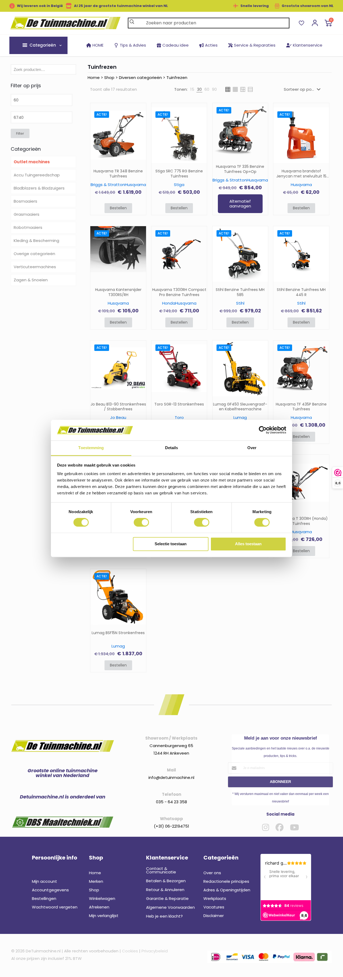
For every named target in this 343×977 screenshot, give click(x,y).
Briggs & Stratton (108, 184)
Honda (168, 303)
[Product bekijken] (138, 126)
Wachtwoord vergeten (54, 907)
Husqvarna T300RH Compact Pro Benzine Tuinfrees (179, 292)
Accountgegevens (50, 890)
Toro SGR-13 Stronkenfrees (179, 404)
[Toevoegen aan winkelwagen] (138, 115)
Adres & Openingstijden (226, 890)
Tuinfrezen (176, 77)
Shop (109, 77)
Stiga (179, 184)
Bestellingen (44, 898)
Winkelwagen (102, 898)
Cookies (130, 951)
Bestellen (118, 208)
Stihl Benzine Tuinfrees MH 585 (240, 292)
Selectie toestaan (171, 543)
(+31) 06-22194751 (171, 826)
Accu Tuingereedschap (37, 175)
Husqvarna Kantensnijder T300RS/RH (118, 292)
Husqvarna (135, 184)
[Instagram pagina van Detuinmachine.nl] (265, 827)
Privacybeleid (154, 951)
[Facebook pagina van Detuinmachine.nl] (279, 827)
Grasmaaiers (26, 214)
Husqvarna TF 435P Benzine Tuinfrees (301, 407)
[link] (192, 89)
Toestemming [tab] (91, 447)
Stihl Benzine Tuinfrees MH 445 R (301, 292)
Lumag (240, 417)
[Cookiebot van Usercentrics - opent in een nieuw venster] (262, 430)
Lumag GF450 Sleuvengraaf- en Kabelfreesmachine (240, 407)
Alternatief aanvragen (240, 203)
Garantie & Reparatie (167, 898)
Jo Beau (118, 417)
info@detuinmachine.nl (171, 777)
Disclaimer (213, 915)
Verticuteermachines (35, 267)
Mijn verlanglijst (103, 915)
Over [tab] (251, 447)
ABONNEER (280, 781)
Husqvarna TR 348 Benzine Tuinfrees (118, 174)
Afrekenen (99, 907)
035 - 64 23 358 (171, 802)
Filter (20, 133)
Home (94, 77)
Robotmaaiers (28, 227)
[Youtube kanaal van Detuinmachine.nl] (294, 827)
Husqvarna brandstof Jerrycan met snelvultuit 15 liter (301, 174)
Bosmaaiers (25, 201)
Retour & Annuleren (165, 889)
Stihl (240, 303)
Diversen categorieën (140, 77)
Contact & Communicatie (161, 870)
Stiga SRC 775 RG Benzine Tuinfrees (179, 174)
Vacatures (213, 907)
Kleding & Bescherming (36, 240)
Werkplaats (214, 898)
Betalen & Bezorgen (166, 881)
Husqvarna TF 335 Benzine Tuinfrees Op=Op (240, 169)
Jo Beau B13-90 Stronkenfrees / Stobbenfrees (118, 407)
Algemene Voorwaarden (170, 907)
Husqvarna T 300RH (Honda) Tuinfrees (301, 521)
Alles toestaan (248, 543)
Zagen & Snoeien (31, 280)
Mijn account (44, 881)
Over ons (212, 873)
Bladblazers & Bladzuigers (39, 188)
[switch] (141, 522)
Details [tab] (171, 447)
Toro (179, 417)
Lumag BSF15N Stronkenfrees (118, 632)
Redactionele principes (226, 881)
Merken (96, 881)
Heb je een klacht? (164, 916)
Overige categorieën (34, 253)
